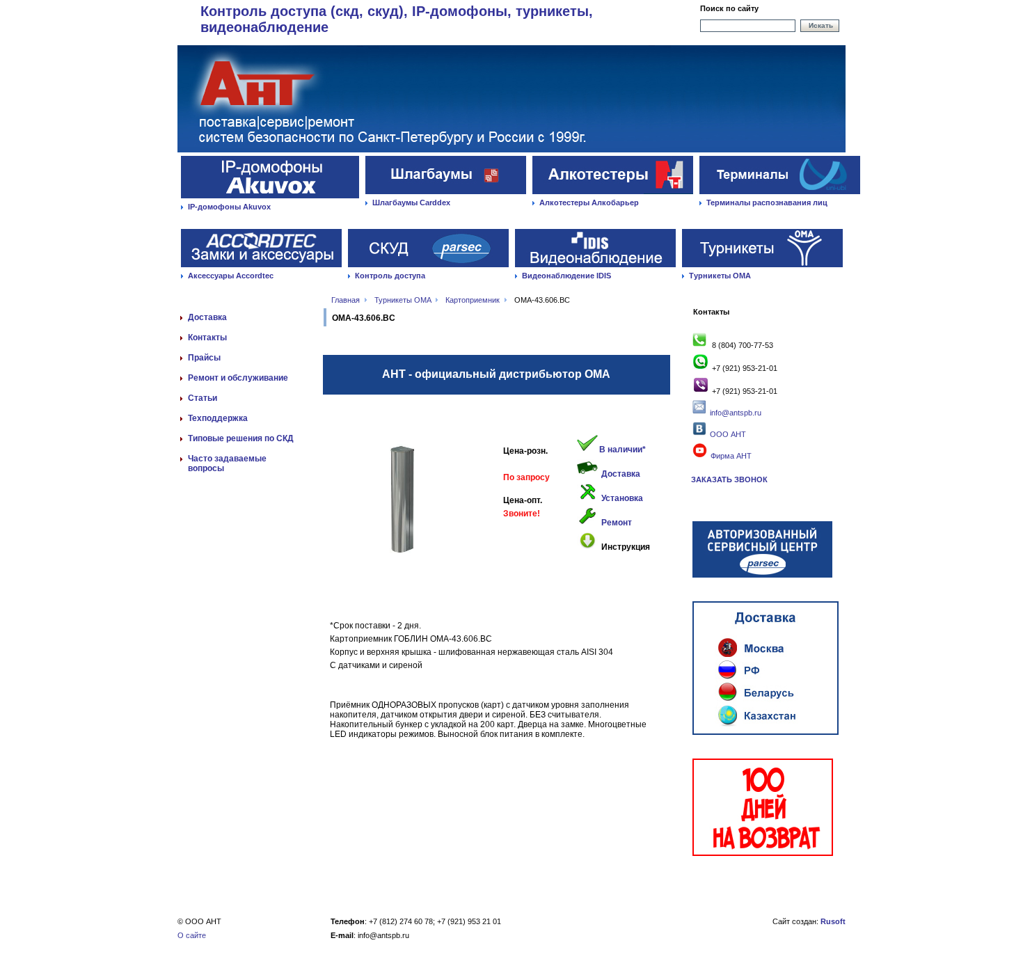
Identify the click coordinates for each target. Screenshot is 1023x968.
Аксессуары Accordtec (230, 275)
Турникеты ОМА (720, 275)
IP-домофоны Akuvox (229, 207)
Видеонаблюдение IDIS (566, 275)
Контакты (207, 337)
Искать (821, 25)
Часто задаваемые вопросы (227, 463)
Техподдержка (218, 418)
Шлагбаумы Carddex (411, 202)
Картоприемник (472, 300)
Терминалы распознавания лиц (766, 202)
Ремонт (616, 522)
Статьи (202, 398)
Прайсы (204, 358)
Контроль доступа (390, 275)
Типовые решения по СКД (241, 438)
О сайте (191, 935)
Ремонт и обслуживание (238, 378)
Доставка (207, 317)
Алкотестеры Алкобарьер (589, 202)
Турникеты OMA (402, 300)
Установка (622, 498)
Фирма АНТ (730, 456)
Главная (345, 300)
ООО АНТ (727, 434)
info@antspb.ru (735, 412)
